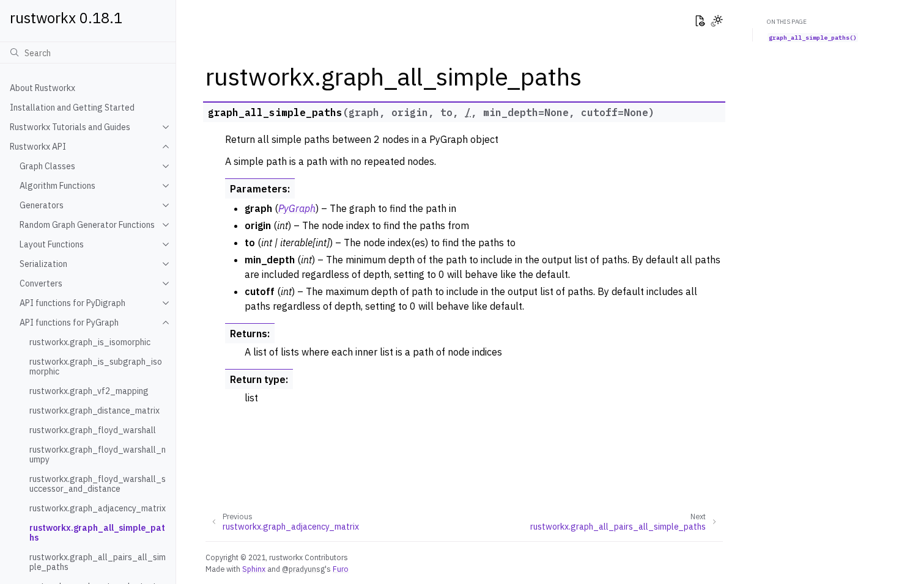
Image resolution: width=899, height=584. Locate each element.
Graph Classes (47, 166)
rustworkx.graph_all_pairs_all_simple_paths (97, 562)
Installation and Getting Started (72, 107)
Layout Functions (52, 244)
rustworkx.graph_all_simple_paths (97, 532)
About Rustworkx (42, 87)
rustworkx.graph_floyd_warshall (92, 430)
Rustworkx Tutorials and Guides (70, 127)
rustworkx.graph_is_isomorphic (89, 342)
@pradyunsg (303, 569)
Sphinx (253, 569)
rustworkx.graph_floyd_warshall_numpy (97, 454)
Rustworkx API (38, 146)
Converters (41, 283)
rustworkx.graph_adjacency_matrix (97, 508)
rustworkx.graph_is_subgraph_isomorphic (95, 366)
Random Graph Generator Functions (87, 224)
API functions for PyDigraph (72, 302)
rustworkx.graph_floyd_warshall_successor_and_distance (97, 483)
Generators (42, 205)
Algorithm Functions (57, 185)
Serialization (43, 263)
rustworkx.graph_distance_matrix (94, 410)
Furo (341, 569)
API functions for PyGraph (69, 322)
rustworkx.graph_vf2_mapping (89, 390)
